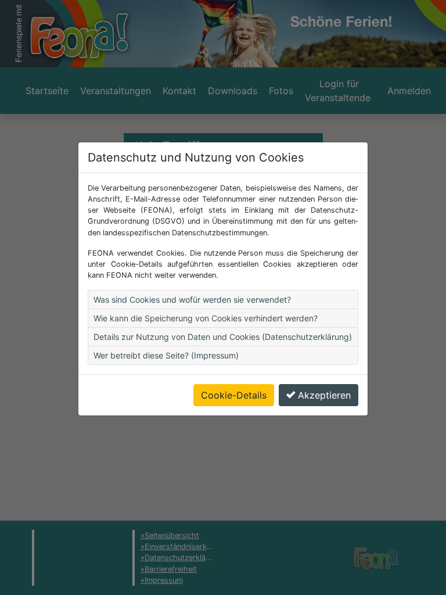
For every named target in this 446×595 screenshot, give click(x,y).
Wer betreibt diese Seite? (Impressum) (166, 355)
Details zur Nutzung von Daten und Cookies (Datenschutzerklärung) (222, 337)
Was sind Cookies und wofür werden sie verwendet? (192, 299)
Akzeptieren (324, 395)
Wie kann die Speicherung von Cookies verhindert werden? (205, 318)
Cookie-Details (234, 395)
